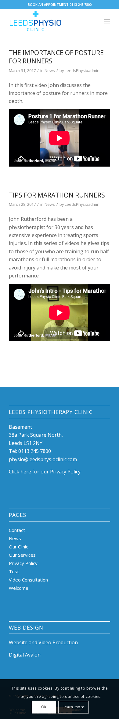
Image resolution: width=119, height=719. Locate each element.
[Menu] (107, 21)
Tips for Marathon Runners (57, 195)
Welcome (18, 588)
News (50, 70)
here (25, 471)
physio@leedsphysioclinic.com (43, 459)
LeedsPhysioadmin (82, 70)
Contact (17, 530)
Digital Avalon (25, 654)
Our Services (22, 555)
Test (14, 571)
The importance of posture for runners (56, 56)
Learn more (74, 707)
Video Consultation (28, 580)
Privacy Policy (23, 563)
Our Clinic (18, 547)
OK (44, 707)
